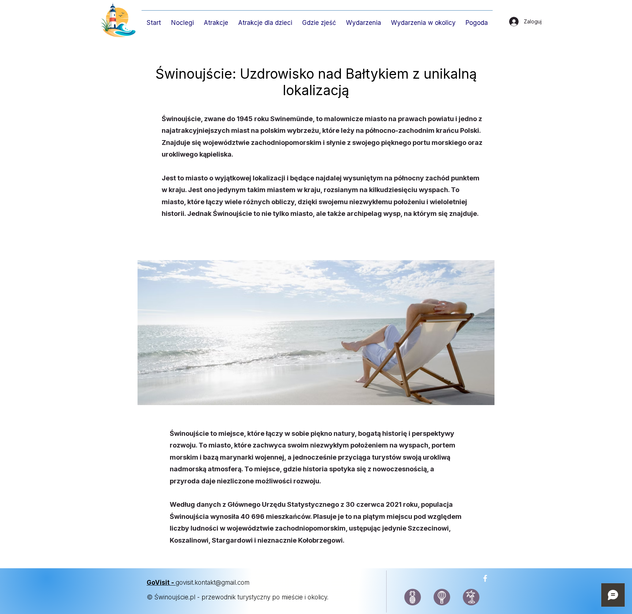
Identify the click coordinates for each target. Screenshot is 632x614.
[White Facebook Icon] (485, 578)
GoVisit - (161, 582)
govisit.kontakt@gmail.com (213, 582)
